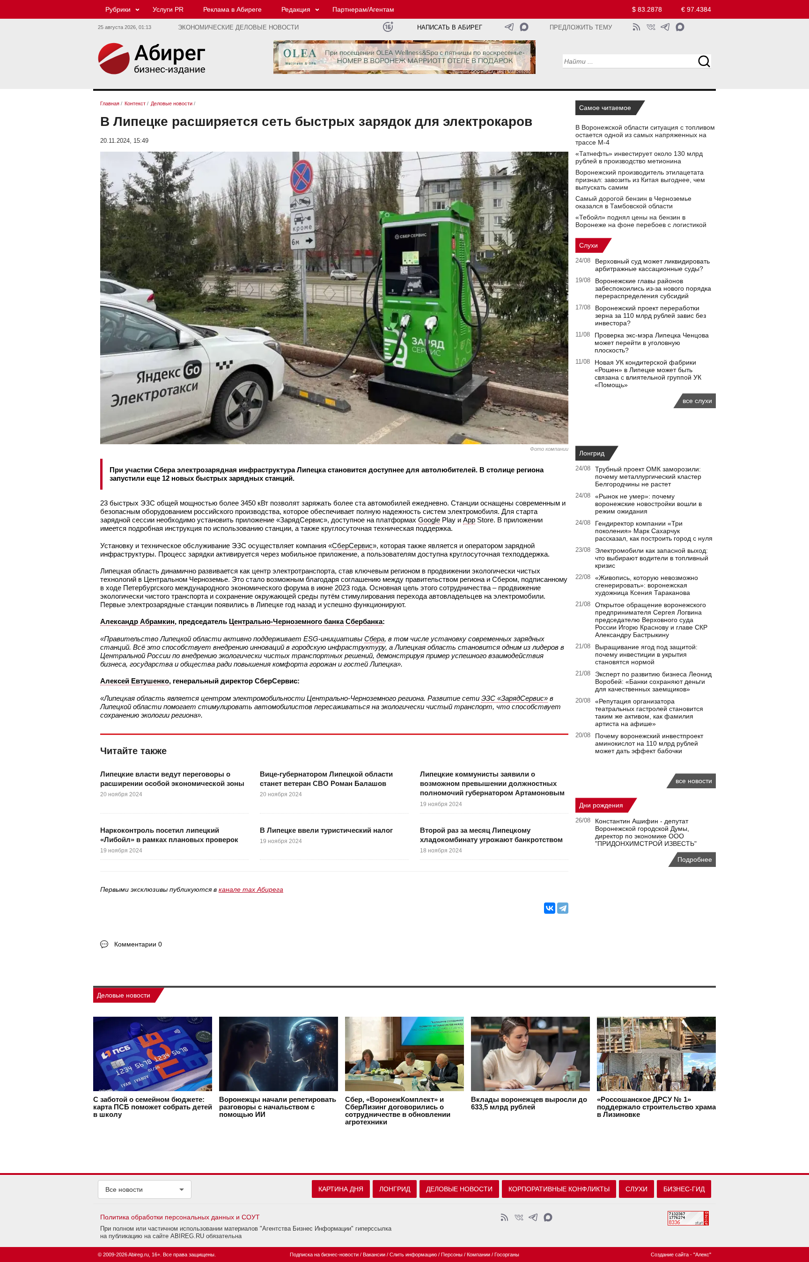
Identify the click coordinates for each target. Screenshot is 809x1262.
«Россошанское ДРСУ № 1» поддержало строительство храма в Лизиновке (656, 1107)
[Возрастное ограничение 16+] (387, 27)
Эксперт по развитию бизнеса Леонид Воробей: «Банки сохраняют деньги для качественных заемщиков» (653, 681)
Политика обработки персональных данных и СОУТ (180, 1217)
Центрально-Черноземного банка (286, 621)
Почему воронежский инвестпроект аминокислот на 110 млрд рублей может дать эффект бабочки (649, 743)
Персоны (452, 1254)
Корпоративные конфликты (559, 1189)
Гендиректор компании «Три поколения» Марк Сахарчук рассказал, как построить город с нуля (654, 531)
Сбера (374, 639)
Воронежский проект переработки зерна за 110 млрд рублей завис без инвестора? (650, 315)
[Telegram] (562, 908)
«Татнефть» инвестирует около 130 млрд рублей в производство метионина (639, 157)
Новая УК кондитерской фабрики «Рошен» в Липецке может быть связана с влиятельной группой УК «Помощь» (648, 374)
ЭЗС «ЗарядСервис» (514, 698)
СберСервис (352, 546)
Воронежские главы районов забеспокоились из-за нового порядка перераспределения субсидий (653, 288)
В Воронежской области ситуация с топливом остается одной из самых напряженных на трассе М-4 (645, 135)
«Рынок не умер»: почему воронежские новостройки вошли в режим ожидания (648, 503)
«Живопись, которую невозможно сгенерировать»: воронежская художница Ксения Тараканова (646, 585)
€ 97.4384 (696, 9)
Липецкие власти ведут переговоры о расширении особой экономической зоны (172, 778)
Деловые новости (123, 995)
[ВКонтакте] (549, 908)
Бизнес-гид (684, 1189)
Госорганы (506, 1254)
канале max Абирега (251, 889)
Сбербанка (364, 621)
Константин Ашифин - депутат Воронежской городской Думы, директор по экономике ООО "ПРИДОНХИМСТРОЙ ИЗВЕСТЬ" (646, 832)
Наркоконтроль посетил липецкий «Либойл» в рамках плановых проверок (169, 835)
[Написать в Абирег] (524, 27)
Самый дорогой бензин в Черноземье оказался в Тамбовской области (633, 202)
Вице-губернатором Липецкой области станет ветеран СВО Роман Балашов (326, 778)
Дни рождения (601, 805)
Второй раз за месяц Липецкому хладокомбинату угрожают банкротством (491, 835)
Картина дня (340, 1189)
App (469, 520)
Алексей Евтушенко (134, 681)
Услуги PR (168, 9)
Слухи (588, 245)
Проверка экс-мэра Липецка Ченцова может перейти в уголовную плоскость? (652, 342)
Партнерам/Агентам (363, 9)
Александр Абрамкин (137, 621)
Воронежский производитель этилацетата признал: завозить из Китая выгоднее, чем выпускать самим (640, 180)
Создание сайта (670, 1254)
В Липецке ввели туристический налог (326, 830)
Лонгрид (591, 453)
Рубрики (118, 9)
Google (429, 520)
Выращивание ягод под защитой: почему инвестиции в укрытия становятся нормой (646, 654)
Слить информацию (413, 1254)
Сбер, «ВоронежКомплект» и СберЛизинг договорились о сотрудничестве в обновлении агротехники (397, 1111)
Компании (478, 1254)
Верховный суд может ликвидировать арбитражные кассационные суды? (652, 264)
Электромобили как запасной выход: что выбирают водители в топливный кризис (651, 558)
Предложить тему (581, 27)
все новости (694, 781)
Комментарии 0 (138, 944)
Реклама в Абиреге (232, 9)
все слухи (697, 400)
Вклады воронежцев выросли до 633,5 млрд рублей (529, 1103)
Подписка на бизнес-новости (324, 1254)
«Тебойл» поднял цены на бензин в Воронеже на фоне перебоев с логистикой (640, 220)
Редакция (295, 9)
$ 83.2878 (647, 9)
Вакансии (374, 1254)
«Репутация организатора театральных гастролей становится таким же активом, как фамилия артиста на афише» (649, 712)
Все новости (124, 1189)
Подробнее (694, 859)
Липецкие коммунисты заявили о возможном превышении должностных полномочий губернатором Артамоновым (492, 783)
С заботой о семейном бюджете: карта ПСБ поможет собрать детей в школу (152, 1107)
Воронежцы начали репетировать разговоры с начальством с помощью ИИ (277, 1107)
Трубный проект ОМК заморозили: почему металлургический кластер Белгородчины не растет (648, 476)
